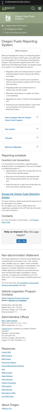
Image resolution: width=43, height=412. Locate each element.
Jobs (3, 369)
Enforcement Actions (9, 362)
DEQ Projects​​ (6, 359)
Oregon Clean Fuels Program (16, 25)
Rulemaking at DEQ (8, 393)
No (24, 241)
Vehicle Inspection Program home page (15, 298)
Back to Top (7, 408)
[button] (2, 3)
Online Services (7, 379)
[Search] (33, 8)
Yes (19, 241)
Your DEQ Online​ (8, 396)
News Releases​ (7, 376)
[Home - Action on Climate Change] (2, 25)
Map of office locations (9, 321)
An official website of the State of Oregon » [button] (17, 2)
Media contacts (7, 373)
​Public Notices (6, 386)
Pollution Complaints (9, 383)
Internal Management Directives (13, 366)
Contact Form (6, 328)
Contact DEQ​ (6, 352)
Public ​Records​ (7, 389)
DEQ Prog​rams (7, 356)
